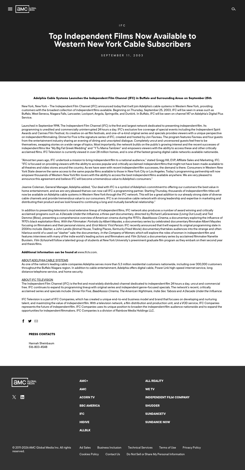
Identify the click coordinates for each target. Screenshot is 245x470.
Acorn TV (87, 397)
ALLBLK (85, 430)
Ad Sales (85, 447)
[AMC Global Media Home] (26, 9)
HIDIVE (84, 422)
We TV (149, 389)
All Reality (154, 381)
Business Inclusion (109, 447)
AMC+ (84, 381)
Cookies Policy (89, 454)
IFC (122, 25)
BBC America (90, 405)
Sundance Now (157, 422)
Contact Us (113, 454)
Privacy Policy (192, 447)
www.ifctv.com (87, 252)
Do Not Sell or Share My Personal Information (156, 454)
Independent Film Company (167, 397)
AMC (83, 389)
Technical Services (140, 447)
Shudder (152, 405)
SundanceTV (155, 414)
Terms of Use (167, 447)
